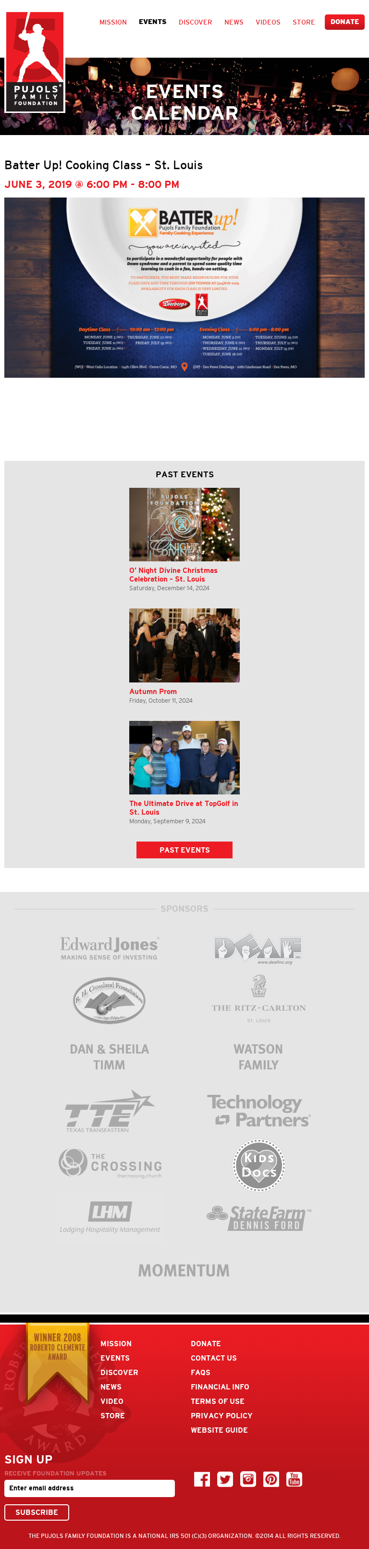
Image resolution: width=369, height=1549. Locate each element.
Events (153, 21)
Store (304, 22)
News (234, 22)
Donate (345, 21)
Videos (268, 22)
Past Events (185, 850)
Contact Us (214, 1358)
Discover (195, 22)
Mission (113, 22)
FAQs (200, 1372)
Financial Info (220, 1387)
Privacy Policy (222, 1416)
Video (111, 1401)
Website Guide (219, 1430)
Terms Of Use (218, 1401)
